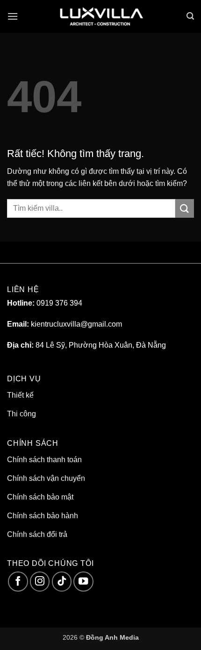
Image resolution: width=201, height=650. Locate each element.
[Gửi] (184, 208)
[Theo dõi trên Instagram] (40, 581)
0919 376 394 (59, 303)
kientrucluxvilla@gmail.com (76, 324)
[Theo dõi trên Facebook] (18, 581)
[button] (12, 16)
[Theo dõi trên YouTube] (83, 581)
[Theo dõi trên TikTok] (62, 581)
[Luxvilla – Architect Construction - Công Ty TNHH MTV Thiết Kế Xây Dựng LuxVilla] (100, 16)
